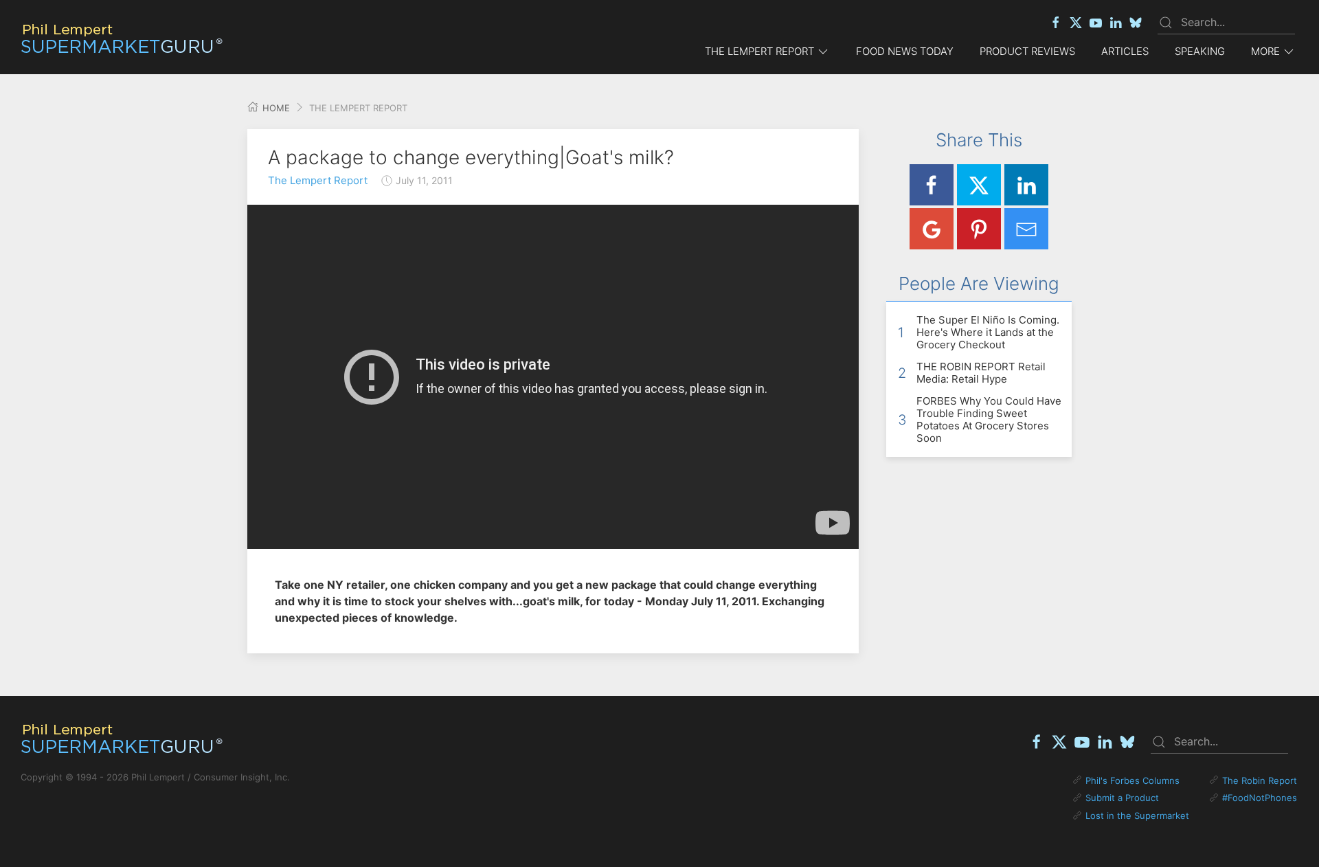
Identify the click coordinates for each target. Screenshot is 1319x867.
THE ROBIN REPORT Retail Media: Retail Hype (981, 372)
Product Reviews (1027, 51)
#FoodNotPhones (1259, 797)
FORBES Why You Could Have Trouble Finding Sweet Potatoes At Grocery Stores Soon (988, 419)
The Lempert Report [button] (759, 51)
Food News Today (905, 51)
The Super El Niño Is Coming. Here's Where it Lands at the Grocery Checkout (987, 332)
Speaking (1200, 51)
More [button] (1265, 51)
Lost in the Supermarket (1137, 815)
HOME (275, 107)
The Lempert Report (318, 180)
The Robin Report (1259, 780)
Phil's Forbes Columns (1132, 780)
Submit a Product (1122, 797)
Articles (1125, 51)
